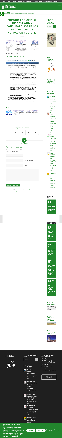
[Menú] (58, 6)
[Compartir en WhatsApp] (22, 132)
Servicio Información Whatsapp (50, 1)
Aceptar (31, 430)
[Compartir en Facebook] (9, 132)
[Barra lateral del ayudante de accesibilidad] (2, 14)
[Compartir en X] (15, 132)
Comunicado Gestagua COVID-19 (15, 56)
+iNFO (7, 107)
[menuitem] (24, 1)
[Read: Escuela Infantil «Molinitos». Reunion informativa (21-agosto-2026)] (48, 135)
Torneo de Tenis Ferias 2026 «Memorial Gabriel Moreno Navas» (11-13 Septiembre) (53, 119)
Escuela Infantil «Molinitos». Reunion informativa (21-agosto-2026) (53, 140)
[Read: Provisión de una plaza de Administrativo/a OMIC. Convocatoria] (48, 97)
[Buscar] (54, 6)
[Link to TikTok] (35, 132)
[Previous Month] (55, 197)
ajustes (16, 436)
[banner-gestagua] (22, 45)
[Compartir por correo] (29, 132)
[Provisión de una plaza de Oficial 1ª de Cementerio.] (1, 219)
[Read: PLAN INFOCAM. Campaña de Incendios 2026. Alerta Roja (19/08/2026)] (48, 153)
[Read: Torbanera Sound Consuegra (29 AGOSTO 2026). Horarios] (48, 174)
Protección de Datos (37, 1)
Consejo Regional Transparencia (24, 1)
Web (26, 165)
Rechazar (40, 430)
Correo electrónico (29, 160)
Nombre (27, 155)
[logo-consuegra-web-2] (9, 6)
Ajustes (50, 430)
